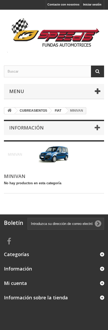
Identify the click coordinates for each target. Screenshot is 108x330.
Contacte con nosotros (63, 4)
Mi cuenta (15, 283)
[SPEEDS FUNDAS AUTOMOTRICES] (54, 33)
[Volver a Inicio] (9, 110)
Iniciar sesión (92, 4)
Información (26, 128)
